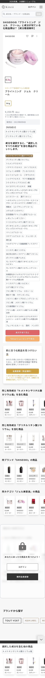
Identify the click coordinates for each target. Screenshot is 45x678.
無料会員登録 (22, 576)
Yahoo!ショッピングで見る (22, 338)
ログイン (32, 7)
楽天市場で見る (22, 332)
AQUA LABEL (30, 620)
